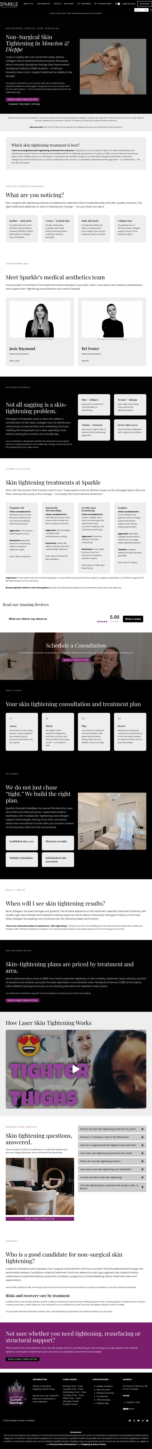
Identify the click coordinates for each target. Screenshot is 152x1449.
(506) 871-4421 (128, 4)
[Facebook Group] (147, 1420)
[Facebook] (130, 1420)
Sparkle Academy (105, 1386)
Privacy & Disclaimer (42, 1386)
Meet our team (103, 1389)
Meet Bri (85, 360)
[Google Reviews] (143, 1420)
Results (58, 3)
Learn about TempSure (20, 556)
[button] (76, 1069)
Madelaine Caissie (37, 118)
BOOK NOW (144, 4)
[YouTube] (138, 1420)
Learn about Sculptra (127, 562)
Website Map (103, 1403)
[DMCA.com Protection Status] (136, 1409)
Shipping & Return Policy (44, 1389)
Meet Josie (14, 360)
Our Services (102, 1396)
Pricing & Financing (105, 1393)
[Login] (151, 10)
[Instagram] (134, 1420)
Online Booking (103, 1399)
